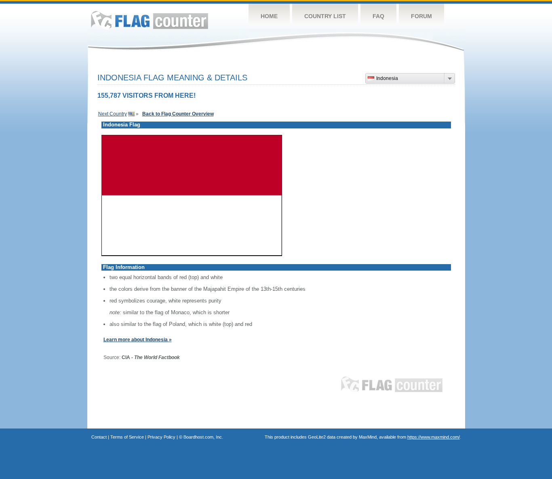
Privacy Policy (161, 437)
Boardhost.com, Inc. (203, 437)
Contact (99, 437)
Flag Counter (149, 20)
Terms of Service (127, 437)
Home (269, 16)
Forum (421, 16)
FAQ (378, 16)
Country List (325, 16)
